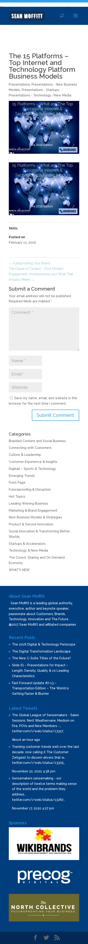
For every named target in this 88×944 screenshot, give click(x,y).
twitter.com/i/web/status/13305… (38, 763)
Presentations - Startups (40, 90)
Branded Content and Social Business (37, 441)
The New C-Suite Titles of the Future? (41, 658)
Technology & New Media (28, 550)
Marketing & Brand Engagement (33, 510)
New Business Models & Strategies (35, 517)
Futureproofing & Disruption (30, 489)
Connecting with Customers (30, 448)
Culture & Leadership (25, 455)
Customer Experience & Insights (33, 462)
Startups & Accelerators (27, 543)
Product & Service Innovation (31, 524)
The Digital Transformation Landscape (41, 651)
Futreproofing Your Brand (29, 263)
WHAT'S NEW (19, 570)
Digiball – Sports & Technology (32, 469)
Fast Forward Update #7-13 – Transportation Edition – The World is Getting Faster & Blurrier (40, 688)
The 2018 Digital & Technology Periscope (43, 644)
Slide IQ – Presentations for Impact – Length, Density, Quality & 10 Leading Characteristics (40, 670)
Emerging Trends (22, 476)
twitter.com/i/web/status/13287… (38, 800)
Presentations (19, 84)
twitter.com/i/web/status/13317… (38, 731)
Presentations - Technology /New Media (40, 95)
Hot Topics (17, 496)
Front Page (17, 482)
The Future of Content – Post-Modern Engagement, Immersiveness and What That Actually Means (41, 274)
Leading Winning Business (28, 503)
